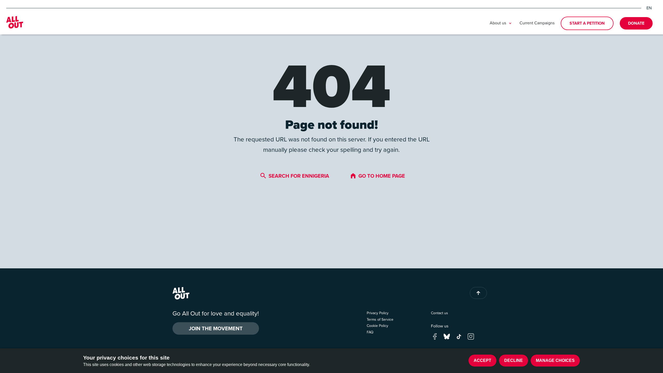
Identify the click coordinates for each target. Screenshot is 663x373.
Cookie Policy (377, 325)
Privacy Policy (377, 313)
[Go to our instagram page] (471, 336)
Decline (513, 360)
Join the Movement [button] (216, 328)
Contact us (439, 313)
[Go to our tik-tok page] (459, 336)
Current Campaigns (537, 23)
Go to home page (381, 176)
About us (498, 23)
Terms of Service (380, 319)
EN (649, 8)
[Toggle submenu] (510, 23)
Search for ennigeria (299, 176)
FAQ (370, 332)
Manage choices (555, 360)
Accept (482, 360)
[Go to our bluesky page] (447, 336)
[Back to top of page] (478, 293)
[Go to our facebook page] (435, 336)
